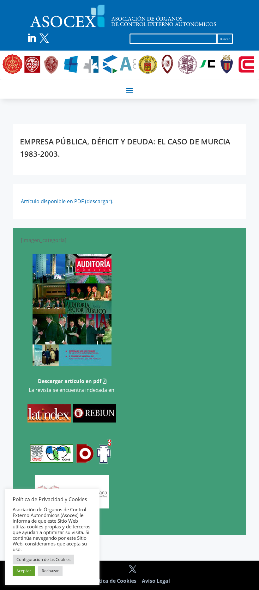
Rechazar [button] (50, 571)
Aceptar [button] (23, 571)
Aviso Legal (156, 580)
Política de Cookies (112, 580)
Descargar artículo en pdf (70, 381)
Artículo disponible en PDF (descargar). (67, 201)
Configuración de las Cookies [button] (43, 559)
